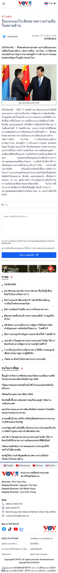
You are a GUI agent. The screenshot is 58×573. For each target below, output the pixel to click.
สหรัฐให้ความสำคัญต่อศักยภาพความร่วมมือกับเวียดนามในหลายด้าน (25, 457)
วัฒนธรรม (6, 554)
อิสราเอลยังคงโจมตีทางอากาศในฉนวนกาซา (26, 309)
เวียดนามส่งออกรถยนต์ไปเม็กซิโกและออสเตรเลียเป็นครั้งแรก (27, 387)
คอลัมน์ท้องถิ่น (36, 549)
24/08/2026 (10, 284)
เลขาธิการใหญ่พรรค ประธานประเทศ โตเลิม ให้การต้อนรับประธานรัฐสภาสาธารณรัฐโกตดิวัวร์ (29, 342)
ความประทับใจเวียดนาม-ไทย (14, 549)
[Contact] (3, 569)
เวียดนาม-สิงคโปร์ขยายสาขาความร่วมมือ (25, 359)
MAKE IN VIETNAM (10, 538)
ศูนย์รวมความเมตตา (39, 554)
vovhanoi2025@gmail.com (17, 516)
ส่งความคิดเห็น (27, 255)
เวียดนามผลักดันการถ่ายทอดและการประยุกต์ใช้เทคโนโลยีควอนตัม (25, 448)
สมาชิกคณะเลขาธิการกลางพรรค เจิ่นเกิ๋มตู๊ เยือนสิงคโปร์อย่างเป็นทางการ (28, 292)
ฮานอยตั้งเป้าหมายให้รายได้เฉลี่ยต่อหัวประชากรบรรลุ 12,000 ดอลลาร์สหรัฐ (28, 420)
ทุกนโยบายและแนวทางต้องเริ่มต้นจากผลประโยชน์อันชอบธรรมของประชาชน (28, 411)
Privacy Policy (40, 241)
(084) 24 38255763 (14, 504)
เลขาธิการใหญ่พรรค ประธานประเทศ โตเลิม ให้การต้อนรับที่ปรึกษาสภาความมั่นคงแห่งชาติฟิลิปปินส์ (27, 439)
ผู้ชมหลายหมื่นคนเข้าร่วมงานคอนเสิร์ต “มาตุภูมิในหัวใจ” (29, 317)
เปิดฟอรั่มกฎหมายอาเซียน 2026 (17, 394)
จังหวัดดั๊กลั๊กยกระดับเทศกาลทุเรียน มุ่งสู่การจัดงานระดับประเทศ (26, 402)
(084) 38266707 (13, 508)
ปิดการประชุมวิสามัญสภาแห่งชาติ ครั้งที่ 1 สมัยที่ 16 (29, 334)
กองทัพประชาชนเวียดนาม (41, 538)
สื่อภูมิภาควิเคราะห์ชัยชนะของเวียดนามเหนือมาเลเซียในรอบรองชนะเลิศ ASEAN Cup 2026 (28, 377)
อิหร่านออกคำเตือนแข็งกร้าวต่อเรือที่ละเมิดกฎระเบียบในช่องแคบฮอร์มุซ (27, 302)
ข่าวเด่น (7, 16)
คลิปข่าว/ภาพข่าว (9, 544)
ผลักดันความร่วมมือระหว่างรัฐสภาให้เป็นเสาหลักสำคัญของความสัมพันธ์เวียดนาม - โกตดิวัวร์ (28, 327)
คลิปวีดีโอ (34, 544)
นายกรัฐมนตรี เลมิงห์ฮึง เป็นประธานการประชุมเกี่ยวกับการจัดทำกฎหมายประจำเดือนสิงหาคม (29, 429)
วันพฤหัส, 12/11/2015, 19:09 (44, 36)
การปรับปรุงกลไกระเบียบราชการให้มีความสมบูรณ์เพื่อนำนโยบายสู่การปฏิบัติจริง (29, 351)
